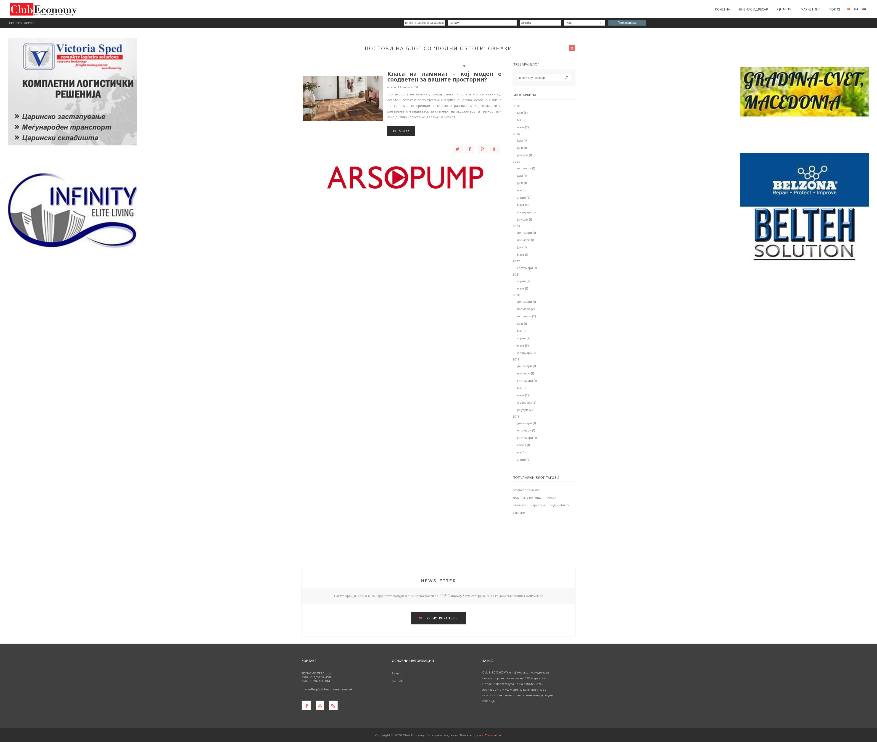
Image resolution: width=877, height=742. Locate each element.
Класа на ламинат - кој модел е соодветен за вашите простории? (444, 76)
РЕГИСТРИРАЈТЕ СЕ (442, 618)
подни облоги (476, 66)
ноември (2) (526, 309)
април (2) (523, 197)
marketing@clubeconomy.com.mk (327, 689)
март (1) (522, 254)
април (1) (523, 281)
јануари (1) (524, 155)
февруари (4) (526, 353)
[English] (856, 9)
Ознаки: (464, 66)
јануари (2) (525, 410)
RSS (571, 48)
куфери (551, 497)
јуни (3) (522, 112)
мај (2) (521, 120)
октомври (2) (526, 316)
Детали (399, 131)
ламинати (495, 66)
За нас (396, 673)
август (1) (523, 445)
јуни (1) (522, 148)
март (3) (523, 345)
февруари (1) (526, 212)
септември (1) (527, 268)
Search (567, 78)
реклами (518, 512)
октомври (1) (526, 168)
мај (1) (521, 190)
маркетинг (538, 505)
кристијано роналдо (527, 497)
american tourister (526, 490)
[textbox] (544, 78)
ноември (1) (525, 240)
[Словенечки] (864, 9)
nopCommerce (490, 735)
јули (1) (522, 140)
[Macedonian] (848, 9)
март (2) (523, 127)
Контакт (397, 680)
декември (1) (526, 232)
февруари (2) (526, 402)
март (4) (522, 205)
